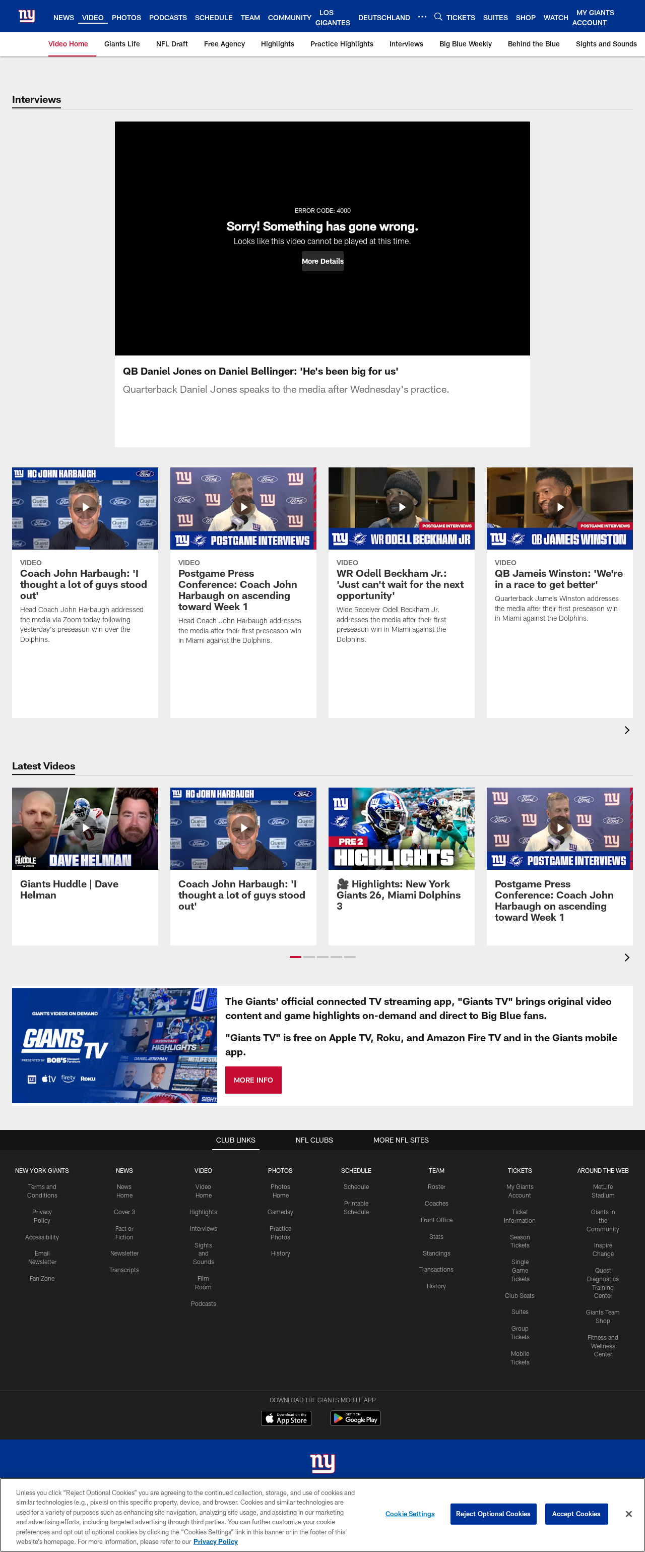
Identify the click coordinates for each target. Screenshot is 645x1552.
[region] (322, 1515)
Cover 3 (124, 1211)
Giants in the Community (603, 1220)
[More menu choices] (422, 17)
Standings (436, 1253)
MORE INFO (253, 1080)
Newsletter (124, 1253)
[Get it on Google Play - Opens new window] (355, 1423)
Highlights (203, 1211)
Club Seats (520, 1295)
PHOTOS (280, 1170)
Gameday (280, 1211)
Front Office (437, 1219)
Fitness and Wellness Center (603, 1346)
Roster (436, 1186)
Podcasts (203, 1303)
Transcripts (124, 1269)
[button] (323, 261)
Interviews (203, 1228)
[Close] (629, 1514)
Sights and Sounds (203, 1253)
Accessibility (42, 1236)
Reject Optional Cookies (493, 1514)
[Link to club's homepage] (26, 16)
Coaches (436, 1203)
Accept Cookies (576, 1514)
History (280, 1253)
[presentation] (629, 731)
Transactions (436, 1269)
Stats (436, 1236)
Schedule (356, 1186)
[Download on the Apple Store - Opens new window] (286, 1419)
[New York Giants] (322, 1465)
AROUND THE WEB (603, 1170)
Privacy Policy (216, 1541)
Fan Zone (42, 1278)
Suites (520, 1311)
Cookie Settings (410, 1514)
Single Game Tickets (520, 1270)
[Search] (438, 16)
